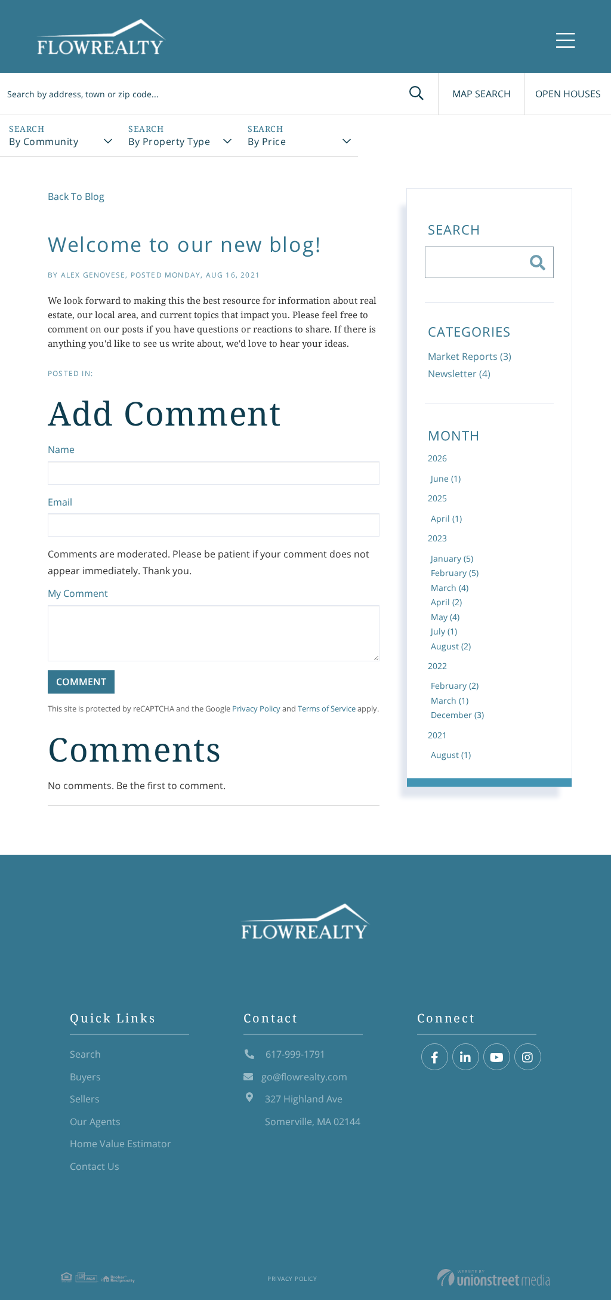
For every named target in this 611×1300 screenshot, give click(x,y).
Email (60, 502)
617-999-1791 (294, 1054)
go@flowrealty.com (304, 1076)
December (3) (457, 714)
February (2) (455, 685)
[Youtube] (497, 1057)
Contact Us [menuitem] (94, 1166)
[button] (416, 94)
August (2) (451, 646)
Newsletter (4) (459, 373)
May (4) (445, 617)
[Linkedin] (466, 1057)
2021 (437, 735)
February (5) (455, 572)
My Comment (78, 593)
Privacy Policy (256, 708)
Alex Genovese (93, 275)
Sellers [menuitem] (85, 1098)
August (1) (451, 754)
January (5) (452, 558)
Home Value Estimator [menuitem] (120, 1143)
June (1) (446, 478)
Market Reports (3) (469, 356)
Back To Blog (76, 196)
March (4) (449, 587)
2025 (437, 498)
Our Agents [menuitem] (95, 1121)
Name (61, 449)
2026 (437, 458)
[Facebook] (435, 1057)
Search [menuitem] (85, 1054)
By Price (267, 141)
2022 (437, 665)
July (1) (444, 631)
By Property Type (169, 141)
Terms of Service (327, 708)
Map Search (481, 93)
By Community (43, 141)
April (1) (446, 518)
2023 (437, 538)
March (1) (449, 700)
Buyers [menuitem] (85, 1076)
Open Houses (568, 93)
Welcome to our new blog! (184, 244)
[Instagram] (528, 1057)
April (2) (446, 602)
